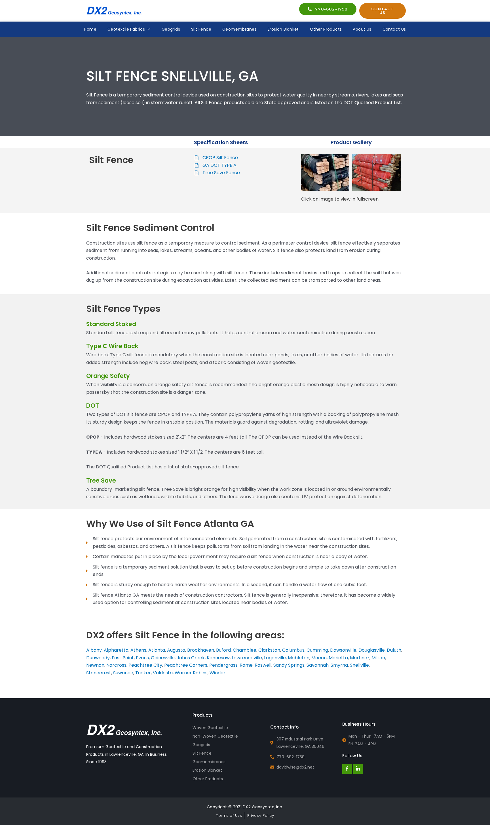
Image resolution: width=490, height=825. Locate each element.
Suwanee (123, 673)
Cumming (317, 650)
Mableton (298, 657)
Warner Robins (191, 673)
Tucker (143, 673)
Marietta (338, 657)
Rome (246, 665)
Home (90, 29)
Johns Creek (191, 657)
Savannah (318, 665)
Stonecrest (98, 673)
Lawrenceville (247, 657)
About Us (362, 29)
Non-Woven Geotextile (215, 736)
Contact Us (394, 29)
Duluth (394, 650)
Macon (319, 657)
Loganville (275, 657)
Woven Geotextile (210, 728)
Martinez (359, 657)
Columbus (293, 650)
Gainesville (163, 657)
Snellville (359, 665)
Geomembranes (239, 29)
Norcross (116, 665)
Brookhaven (200, 650)
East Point (122, 657)
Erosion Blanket (283, 29)
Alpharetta (116, 650)
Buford (223, 650)
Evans (142, 657)
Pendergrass (223, 665)
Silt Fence (201, 29)
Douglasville (371, 650)
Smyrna (339, 665)
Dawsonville (343, 650)
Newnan (95, 665)
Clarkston (269, 650)
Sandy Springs (289, 665)
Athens (138, 650)
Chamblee (244, 650)
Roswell (263, 665)
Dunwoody (98, 657)
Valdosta (163, 673)
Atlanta (156, 650)
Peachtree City (145, 665)
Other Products (326, 29)
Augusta (176, 650)
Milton (378, 657)
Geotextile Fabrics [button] (126, 29)
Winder (217, 673)
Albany (94, 650)
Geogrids (171, 29)
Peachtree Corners (185, 665)
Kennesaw (218, 657)
